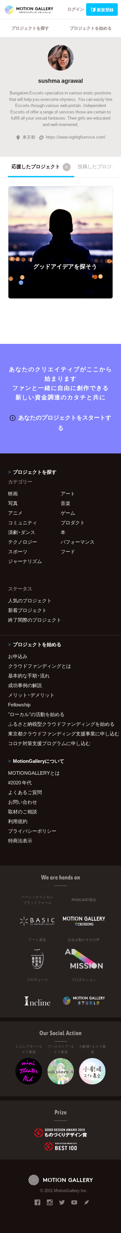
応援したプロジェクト (39, 166)
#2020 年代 (20, 782)
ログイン (75, 9)
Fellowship (19, 704)
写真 (13, 503)
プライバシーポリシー (32, 830)
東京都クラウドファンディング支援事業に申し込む (60, 733)
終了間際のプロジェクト (34, 619)
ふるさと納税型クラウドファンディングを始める (60, 723)
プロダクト (73, 522)
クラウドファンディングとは (39, 665)
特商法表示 (20, 840)
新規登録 (105, 9)
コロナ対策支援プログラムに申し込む (49, 743)
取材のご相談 (22, 811)
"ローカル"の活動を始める (36, 714)
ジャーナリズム (25, 561)
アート (68, 493)
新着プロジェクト (27, 610)
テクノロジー (22, 541)
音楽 (65, 503)
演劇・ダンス (21, 532)
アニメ (15, 512)
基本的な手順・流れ (29, 675)
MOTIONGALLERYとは (34, 772)
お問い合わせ (22, 801)
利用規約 (17, 821)
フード (68, 551)
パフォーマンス (78, 541)
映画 (13, 493)
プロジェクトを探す (30, 28)
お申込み (17, 656)
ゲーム (68, 512)
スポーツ (17, 551)
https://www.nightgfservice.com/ (76, 137)
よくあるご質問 (25, 792)
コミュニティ (22, 522)
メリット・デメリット (31, 694)
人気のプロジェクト (30, 600)
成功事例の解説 (25, 685)
